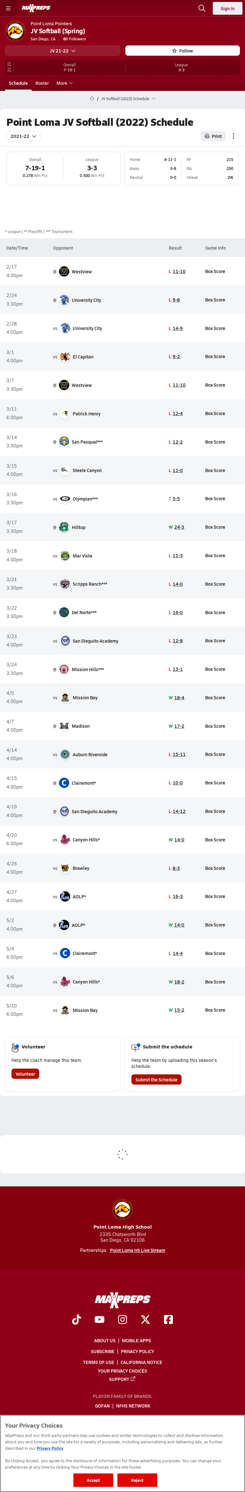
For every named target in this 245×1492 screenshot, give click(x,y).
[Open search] (202, 8)
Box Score (215, 271)
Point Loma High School (122, 1226)
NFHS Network (133, 1406)
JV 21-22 (59, 50)
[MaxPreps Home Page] (92, 98)
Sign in (227, 8)
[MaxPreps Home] (36, 8)
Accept (93, 1480)
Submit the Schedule (156, 1079)
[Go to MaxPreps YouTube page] (99, 1320)
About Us (104, 1340)
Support (119, 1379)
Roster (42, 83)
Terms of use (98, 1362)
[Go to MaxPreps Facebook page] (168, 1320)
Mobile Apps (136, 1340)
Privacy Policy (137, 1351)
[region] (122, 1453)
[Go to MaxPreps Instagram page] (122, 1320)
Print (217, 136)
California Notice (141, 1362)
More (61, 83)
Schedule (18, 83)
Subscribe (103, 1351)
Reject (137, 1480)
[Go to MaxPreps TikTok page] (76, 1320)
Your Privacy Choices (122, 1371)
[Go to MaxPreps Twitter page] (145, 1320)
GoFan (102, 1406)
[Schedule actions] (233, 136)
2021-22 (20, 136)
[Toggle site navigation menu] (8, 8)
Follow (186, 50)
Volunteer (25, 1074)
